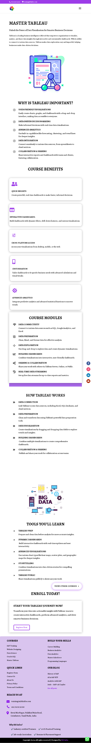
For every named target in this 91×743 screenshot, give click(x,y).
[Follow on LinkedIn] (88, 375)
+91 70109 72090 (15, 2)
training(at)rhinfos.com (21, 701)
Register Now (21, 627)
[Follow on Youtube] (88, 381)
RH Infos (64, 740)
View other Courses (66, 586)
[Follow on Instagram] (88, 369)
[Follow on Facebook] (88, 363)
